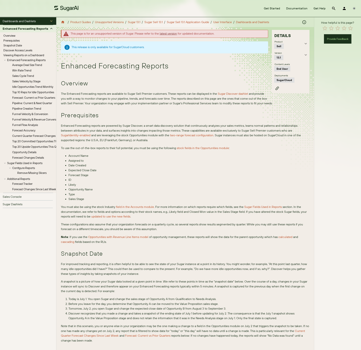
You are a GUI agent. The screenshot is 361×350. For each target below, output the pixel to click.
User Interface (222, 22)
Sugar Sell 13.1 (153, 22)
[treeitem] (28, 35)
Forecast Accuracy (23, 130)
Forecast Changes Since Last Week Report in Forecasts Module (51, 189)
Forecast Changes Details (28, 157)
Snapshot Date (12, 45)
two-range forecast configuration (191, 135)
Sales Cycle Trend (23, 76)
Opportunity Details (24, 152)
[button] (28, 21)
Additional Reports (18, 179)
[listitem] (28, 196)
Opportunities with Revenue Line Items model (118, 237)
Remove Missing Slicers (32, 173)
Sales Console (12, 196)
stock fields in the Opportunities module (203, 148)
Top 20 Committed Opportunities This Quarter (40, 141)
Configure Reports (23, 168)
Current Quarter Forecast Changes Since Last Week (44, 136)
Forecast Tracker (22, 184)
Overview (9, 35)
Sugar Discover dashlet (233, 93)
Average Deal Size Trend (27, 65)
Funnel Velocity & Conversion (30, 114)
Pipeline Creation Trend (26, 108)
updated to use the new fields (110, 216)
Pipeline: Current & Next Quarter (32, 103)
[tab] (272, 8)
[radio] (325, 28)
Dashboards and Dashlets (252, 22)
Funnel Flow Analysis (25, 125)
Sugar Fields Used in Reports (24, 163)
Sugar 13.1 (134, 22)
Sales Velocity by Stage (26, 81)
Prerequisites (11, 40)
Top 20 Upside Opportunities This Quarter (38, 146)
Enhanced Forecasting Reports (26, 60)
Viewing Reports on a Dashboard (23, 55)
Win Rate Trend (21, 70)
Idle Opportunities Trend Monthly (32, 87)
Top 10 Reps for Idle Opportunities (33, 92)
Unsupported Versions (109, 22)
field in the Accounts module (135, 207)
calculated (285, 237)
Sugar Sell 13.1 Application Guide (188, 22)
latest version (168, 33)
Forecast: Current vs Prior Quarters (33, 97)
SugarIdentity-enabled (75, 135)
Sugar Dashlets (12, 204)
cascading (67, 242)
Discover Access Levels (17, 50)
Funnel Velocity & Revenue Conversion (36, 119)
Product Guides (80, 22)
